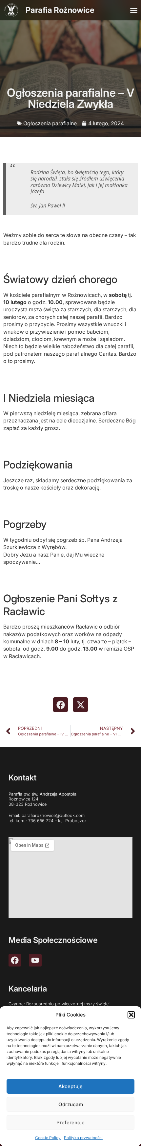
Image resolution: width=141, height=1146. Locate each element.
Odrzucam (70, 1104)
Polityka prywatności (83, 1137)
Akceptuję (70, 1086)
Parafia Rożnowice (60, 10)
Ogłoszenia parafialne (50, 123)
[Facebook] (15, 960)
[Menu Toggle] (134, 10)
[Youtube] (35, 960)
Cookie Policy (48, 1137)
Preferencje (70, 1122)
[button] (131, 1015)
